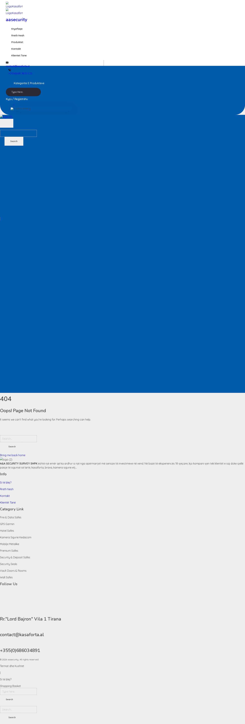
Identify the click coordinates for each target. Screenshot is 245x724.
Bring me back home (12, 455)
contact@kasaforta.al (18, 66)
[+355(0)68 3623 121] (9, 69)
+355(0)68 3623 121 (20, 73)
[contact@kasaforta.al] (7, 62)
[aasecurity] (73, 5)
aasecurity (16, 20)
